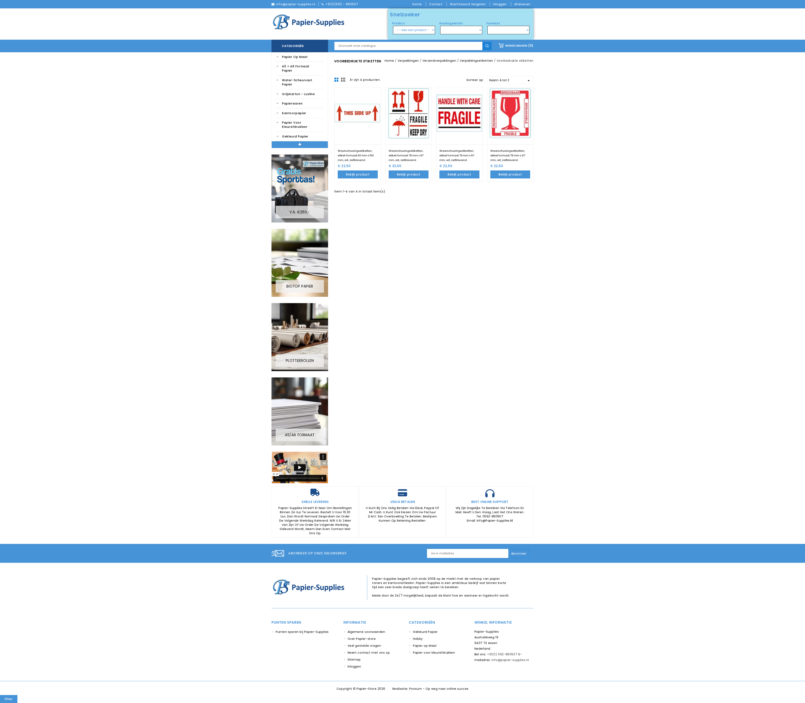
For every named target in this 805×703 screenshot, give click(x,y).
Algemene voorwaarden (366, 632)
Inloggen (354, 666)
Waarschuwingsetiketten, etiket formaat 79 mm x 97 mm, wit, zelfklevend (406, 155)
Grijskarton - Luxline (298, 94)
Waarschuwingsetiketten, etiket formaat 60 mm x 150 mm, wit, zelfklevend (356, 155)
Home (417, 4)
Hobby (418, 639)
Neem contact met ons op (369, 653)
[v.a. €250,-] (299, 188)
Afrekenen (522, 4)
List (344, 81)
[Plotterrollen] (299, 337)
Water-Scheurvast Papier (297, 82)
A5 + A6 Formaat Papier (295, 68)
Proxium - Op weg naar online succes (439, 689)
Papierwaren (292, 103)
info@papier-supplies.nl (510, 660)
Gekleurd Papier (295, 136)
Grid (337, 81)
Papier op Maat (295, 57)
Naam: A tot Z (510, 80)
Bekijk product (357, 174)
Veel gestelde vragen (364, 646)
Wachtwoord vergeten (468, 4)
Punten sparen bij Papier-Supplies (302, 632)
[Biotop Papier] (299, 263)
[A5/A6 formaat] (299, 411)
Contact (436, 4)
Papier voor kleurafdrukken (294, 124)
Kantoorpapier (294, 113)
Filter (9, 699)
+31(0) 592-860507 (502, 654)
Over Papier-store (362, 639)
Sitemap (354, 659)
